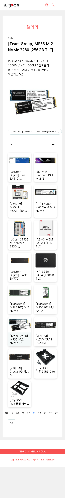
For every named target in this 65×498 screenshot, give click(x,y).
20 (17, 413)
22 (28, 413)
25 (45, 413)
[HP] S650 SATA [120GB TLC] (45, 275)
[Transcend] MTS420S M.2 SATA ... (45, 307)
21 (22, 413)
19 (11, 413)
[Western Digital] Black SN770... (18, 275)
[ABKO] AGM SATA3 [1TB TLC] (44, 243)
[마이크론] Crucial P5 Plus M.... (19, 371)
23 (34, 413)
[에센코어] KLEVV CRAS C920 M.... (44, 339)
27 (56, 413)
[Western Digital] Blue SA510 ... (17, 175)
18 (6, 413)
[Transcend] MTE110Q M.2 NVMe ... (19, 307)
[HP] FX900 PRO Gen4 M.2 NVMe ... (45, 207)
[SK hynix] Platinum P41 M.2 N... (44, 175)
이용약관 (23, 452)
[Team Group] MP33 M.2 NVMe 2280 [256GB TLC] (35, 132)
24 (39, 413)
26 (50, 413)
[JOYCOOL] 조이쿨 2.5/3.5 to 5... (45, 371)
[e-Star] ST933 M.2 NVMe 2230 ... (19, 243)
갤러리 (32, 27)
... (61, 413)
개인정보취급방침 (38, 452)
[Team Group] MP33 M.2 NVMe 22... (19, 339)
